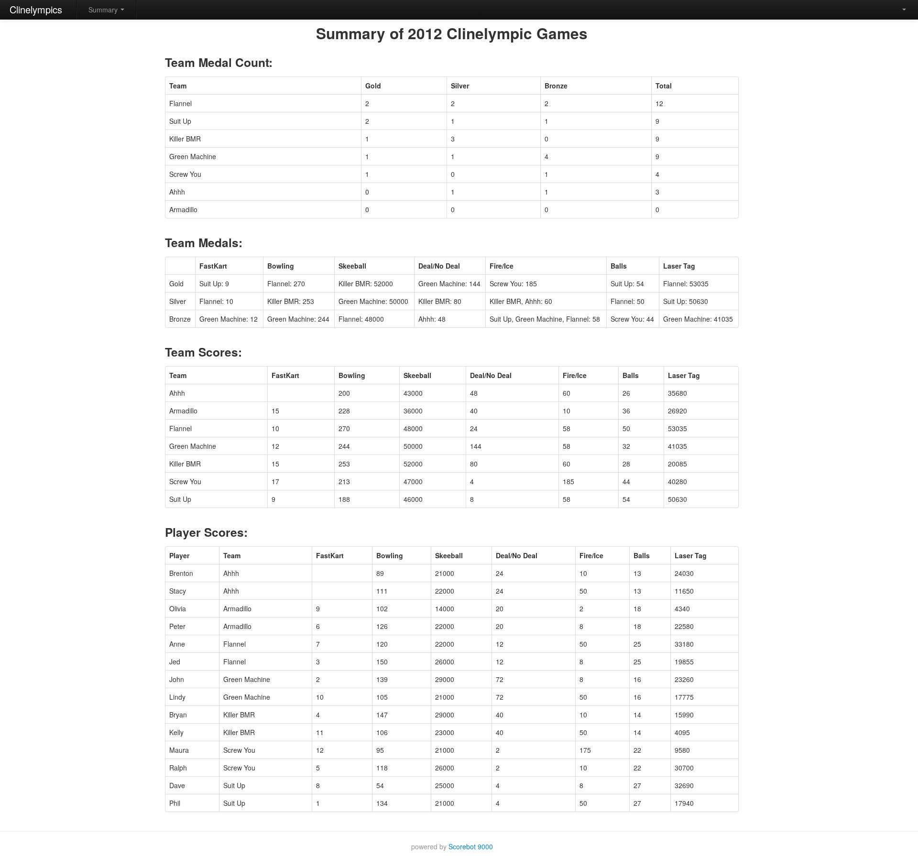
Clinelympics (36, 9)
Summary (104, 9)
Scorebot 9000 (470, 846)
